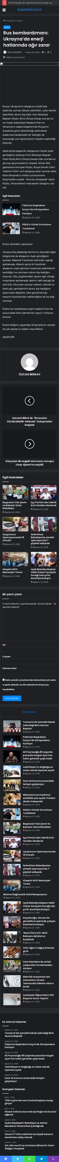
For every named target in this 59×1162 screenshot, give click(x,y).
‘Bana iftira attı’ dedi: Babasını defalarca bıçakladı (35, 936)
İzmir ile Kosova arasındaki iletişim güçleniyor (38, 782)
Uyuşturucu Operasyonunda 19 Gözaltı (13, 537)
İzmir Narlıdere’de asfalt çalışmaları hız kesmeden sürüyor (37, 965)
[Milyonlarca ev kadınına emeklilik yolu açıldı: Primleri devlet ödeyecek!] (12, 799)
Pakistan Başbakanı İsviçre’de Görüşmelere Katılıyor (35, 209)
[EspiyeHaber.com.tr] (29, 9)
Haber (19, 20)
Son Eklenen (29, 711)
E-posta (7, 656)
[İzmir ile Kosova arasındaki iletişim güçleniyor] (12, 785)
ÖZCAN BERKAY (14, 52)
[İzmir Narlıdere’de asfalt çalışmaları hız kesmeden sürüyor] (12, 966)
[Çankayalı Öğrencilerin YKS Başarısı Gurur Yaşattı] (12, 999)
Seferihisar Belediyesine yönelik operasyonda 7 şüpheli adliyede (42, 539)
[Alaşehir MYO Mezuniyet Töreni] (15, 559)
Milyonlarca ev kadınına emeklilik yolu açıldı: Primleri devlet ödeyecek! (39, 798)
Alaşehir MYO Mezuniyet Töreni (12, 571)
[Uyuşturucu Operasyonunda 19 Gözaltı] (15, 524)
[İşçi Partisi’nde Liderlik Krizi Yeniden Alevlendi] (44, 492)
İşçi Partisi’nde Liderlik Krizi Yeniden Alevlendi (43, 504)
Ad (5, 645)
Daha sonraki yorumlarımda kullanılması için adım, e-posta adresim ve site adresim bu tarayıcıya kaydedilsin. (29, 685)
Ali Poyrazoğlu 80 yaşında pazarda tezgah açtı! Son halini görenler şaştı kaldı (38, 755)
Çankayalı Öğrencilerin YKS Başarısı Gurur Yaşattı (38, 996)
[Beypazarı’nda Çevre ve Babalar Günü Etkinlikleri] (15, 492)
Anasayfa (10, 20)
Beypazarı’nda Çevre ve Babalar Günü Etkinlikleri (15, 505)
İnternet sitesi (10, 668)
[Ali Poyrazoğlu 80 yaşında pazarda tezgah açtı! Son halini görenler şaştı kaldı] (12, 756)
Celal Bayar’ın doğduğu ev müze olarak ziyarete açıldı (38, 768)
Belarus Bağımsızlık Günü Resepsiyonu (25, 894)
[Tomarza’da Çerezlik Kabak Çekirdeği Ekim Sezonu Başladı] (12, 726)
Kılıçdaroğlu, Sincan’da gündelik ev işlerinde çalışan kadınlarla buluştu (39, 921)
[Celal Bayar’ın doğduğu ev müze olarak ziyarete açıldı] (12, 771)
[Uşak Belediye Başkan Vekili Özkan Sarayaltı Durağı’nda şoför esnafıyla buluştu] (44, 559)
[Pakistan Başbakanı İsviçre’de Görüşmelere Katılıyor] (11, 209)
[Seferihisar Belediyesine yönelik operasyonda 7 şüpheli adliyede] (44, 524)
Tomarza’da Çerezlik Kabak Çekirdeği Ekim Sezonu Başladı (39, 725)
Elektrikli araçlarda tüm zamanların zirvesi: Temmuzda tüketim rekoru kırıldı (38, 981)
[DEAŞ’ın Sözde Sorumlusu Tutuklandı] (11, 228)
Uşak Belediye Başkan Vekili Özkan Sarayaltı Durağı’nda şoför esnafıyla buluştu (43, 574)
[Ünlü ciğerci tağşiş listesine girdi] (12, 952)
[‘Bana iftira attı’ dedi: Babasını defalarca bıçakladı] (12, 937)
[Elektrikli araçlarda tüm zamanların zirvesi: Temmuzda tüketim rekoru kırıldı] (12, 981)
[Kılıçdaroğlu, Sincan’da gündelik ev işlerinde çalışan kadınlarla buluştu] (12, 922)
